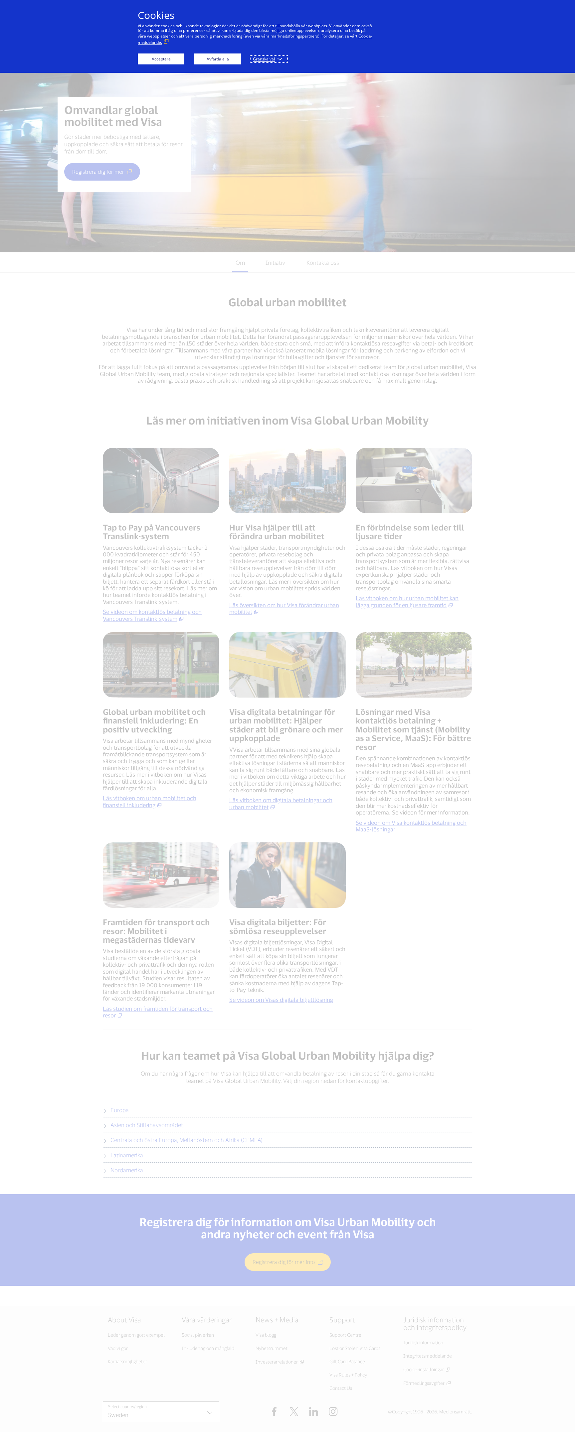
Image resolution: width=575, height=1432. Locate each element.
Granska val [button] (264, 59)
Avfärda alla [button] (218, 59)
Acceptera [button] (161, 59)
